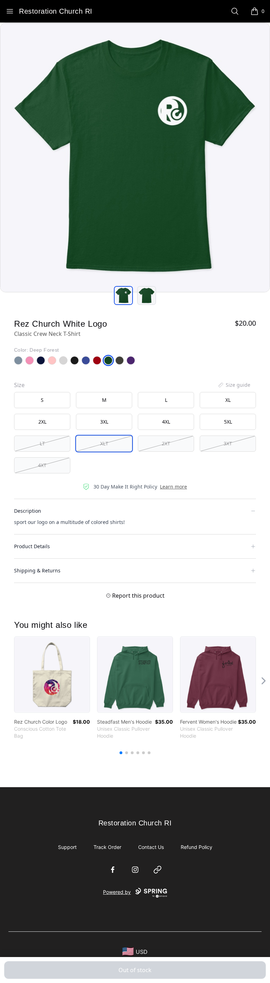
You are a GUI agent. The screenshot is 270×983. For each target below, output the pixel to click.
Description (27, 510)
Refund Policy (196, 847)
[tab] (123, 295)
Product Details (32, 546)
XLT (104, 443)
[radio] (42, 400)
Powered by (117, 892)
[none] (233, 384)
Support (67, 847)
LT (42, 443)
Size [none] (19, 385)
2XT (166, 443)
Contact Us (151, 847)
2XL (42, 421)
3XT (228, 443)
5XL (228, 421)
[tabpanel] (135, 157)
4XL (166, 421)
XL (228, 400)
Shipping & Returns (37, 570)
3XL (104, 421)
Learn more (173, 486)
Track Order (107, 847)
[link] (52, 674)
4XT (42, 465)
